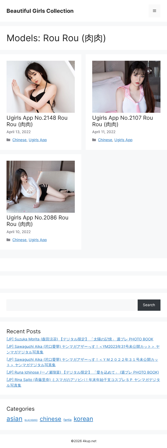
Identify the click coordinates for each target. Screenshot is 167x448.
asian (14, 418)
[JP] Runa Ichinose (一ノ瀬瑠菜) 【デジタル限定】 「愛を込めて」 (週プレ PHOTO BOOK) (83, 372)
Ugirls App (38, 140)
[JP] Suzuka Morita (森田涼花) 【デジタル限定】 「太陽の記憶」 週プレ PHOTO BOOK (80, 339)
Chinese (19, 140)
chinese (50, 418)
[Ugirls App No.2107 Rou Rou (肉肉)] (126, 111)
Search (149, 305)
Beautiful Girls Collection (40, 11)
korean (83, 418)
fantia (67, 420)
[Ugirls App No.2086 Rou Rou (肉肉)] (41, 211)
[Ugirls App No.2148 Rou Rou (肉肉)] (41, 111)
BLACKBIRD (31, 420)
